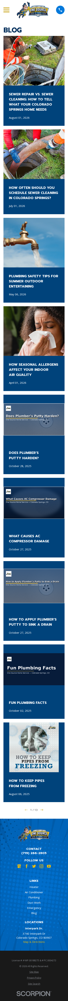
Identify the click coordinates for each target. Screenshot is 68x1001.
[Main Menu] (6, 10)
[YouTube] (49, 866)
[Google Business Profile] (19, 866)
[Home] (33, 10)
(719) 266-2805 (34, 853)
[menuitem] (34, 972)
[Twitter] (34, 866)
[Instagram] (41, 866)
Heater (34, 887)
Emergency (34, 908)
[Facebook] (26, 866)
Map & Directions (34, 942)
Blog (34, 913)
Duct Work (34, 902)
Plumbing (34, 897)
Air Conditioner (34, 892)
